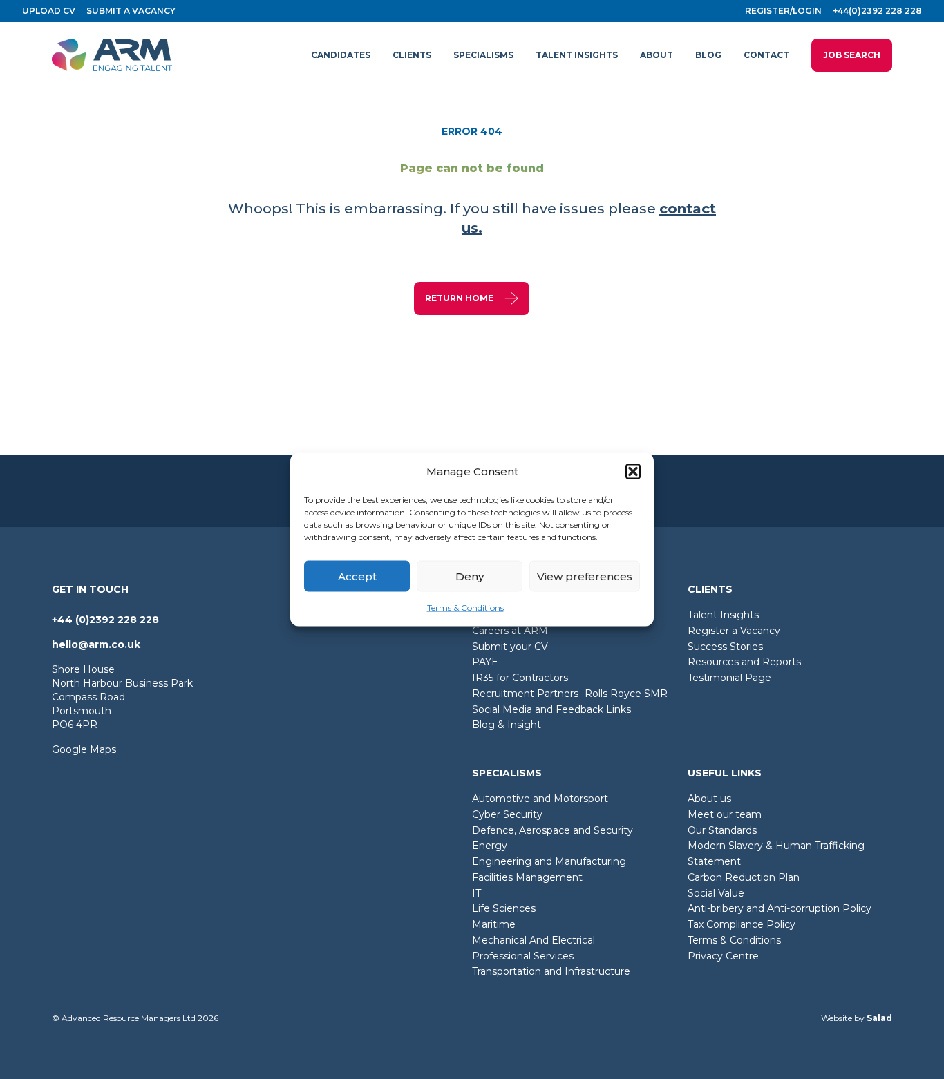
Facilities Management (527, 877)
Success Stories (725, 646)
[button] (633, 472)
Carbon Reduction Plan (744, 877)
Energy (489, 845)
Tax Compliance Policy (741, 924)
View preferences (584, 575)
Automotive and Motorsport (540, 798)
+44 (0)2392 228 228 (105, 619)
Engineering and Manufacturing (549, 861)
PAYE (485, 662)
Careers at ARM (510, 630)
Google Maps (84, 749)
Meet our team (725, 814)
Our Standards (722, 830)
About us (709, 798)
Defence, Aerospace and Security (552, 830)
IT (476, 893)
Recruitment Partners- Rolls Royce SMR (570, 693)
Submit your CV (510, 646)
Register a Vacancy (734, 630)
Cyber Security (507, 814)
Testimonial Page (729, 677)
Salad (879, 1018)
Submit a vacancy (131, 11)
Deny (469, 575)
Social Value (716, 893)
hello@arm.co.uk (96, 644)
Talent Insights (723, 615)
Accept (357, 575)
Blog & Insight (506, 724)
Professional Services (523, 956)
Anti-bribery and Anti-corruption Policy (779, 908)
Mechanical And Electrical (533, 940)
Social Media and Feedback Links (551, 709)
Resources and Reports (744, 662)
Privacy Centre (723, 956)
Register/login (783, 11)
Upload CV (48, 11)
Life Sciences (504, 908)
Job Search (851, 55)
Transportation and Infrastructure (551, 971)
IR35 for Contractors (520, 677)
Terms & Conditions (465, 607)
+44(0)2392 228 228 (877, 11)
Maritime (494, 924)
